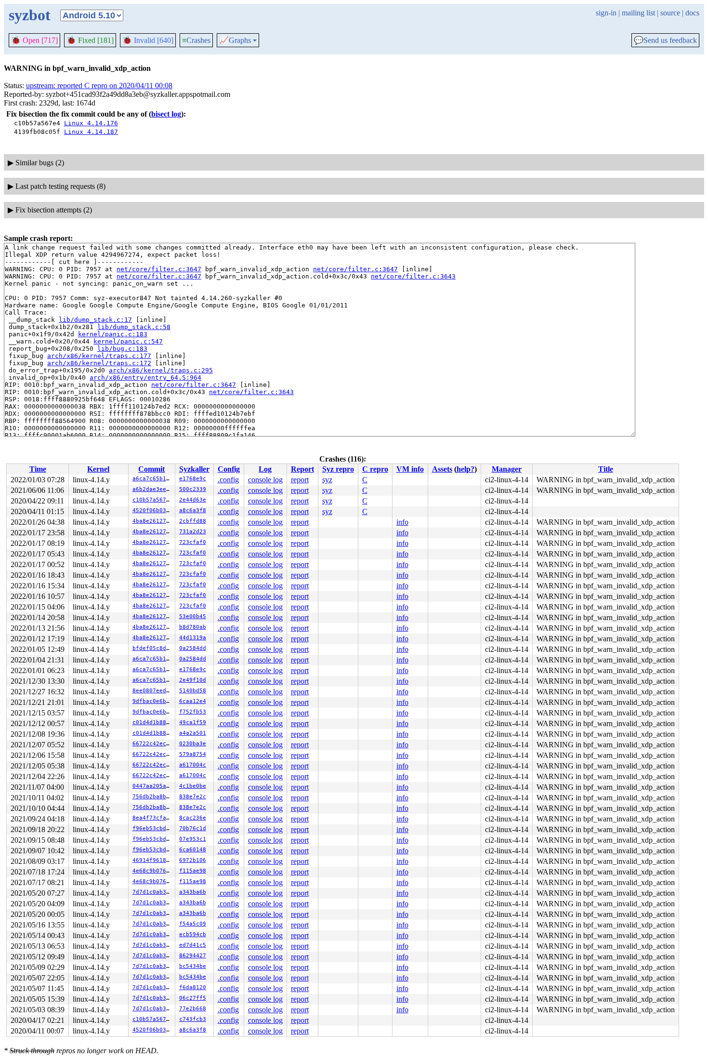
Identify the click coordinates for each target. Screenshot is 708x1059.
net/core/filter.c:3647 (159, 269)
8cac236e (192, 818)
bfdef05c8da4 (152, 648)
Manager (507, 469)
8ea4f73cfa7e (152, 818)
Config (229, 469)
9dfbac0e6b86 (152, 701)
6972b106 (192, 860)
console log (265, 480)
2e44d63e (192, 500)
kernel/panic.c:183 (112, 334)
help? (465, 469)
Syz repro (338, 469)
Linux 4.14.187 (91, 131)
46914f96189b (152, 860)
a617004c (192, 765)
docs (692, 13)
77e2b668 (192, 1009)
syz (327, 480)
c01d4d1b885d (152, 722)
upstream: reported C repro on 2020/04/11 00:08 (99, 85)
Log (265, 469)
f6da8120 (192, 987)
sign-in (606, 13)
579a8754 (192, 754)
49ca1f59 (192, 722)
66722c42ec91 (152, 744)
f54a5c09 (192, 924)
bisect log (166, 114)
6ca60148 (192, 850)
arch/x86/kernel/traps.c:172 (99, 363)
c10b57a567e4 (152, 500)
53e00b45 (192, 616)
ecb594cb (192, 934)
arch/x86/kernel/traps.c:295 (161, 370)
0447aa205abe (152, 786)
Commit (151, 469)
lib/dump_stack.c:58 (133, 327)
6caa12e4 (192, 701)
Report (302, 469)
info (402, 522)
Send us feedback (665, 40)
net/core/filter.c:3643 (413, 276)
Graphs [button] (235, 40)
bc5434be (192, 966)
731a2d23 (192, 532)
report (300, 480)
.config (228, 480)
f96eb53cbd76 (152, 828)
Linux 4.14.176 (91, 123)
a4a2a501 (192, 733)
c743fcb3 (192, 1019)
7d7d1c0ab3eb (152, 892)
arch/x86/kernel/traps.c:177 (99, 355)
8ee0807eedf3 (152, 691)
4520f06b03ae (152, 510)
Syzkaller (194, 469)
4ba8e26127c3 (152, 521)
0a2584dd (192, 648)
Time (37, 469)
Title (605, 469)
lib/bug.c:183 (122, 348)
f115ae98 (192, 871)
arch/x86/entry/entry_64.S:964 (145, 377)
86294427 (192, 956)
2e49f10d (192, 680)
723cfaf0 (192, 542)
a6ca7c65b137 (152, 479)
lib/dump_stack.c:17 (95, 319)
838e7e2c (192, 797)
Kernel (98, 469)
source (670, 13)
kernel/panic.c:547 (128, 341)
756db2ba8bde (152, 797)
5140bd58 (192, 691)
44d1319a (192, 638)
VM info (410, 469)
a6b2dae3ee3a (152, 489)
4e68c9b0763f (152, 871)
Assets (442, 469)
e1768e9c (192, 479)
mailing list (638, 13)
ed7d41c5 (192, 945)
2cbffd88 (192, 521)
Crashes (196, 40)
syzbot (30, 15)
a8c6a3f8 (192, 510)
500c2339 (192, 489)
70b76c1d (192, 828)
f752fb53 (192, 712)
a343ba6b (192, 892)
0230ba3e (192, 744)
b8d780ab (192, 627)
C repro (375, 469)
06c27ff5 (192, 998)
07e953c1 (192, 839)
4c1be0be (192, 786)
